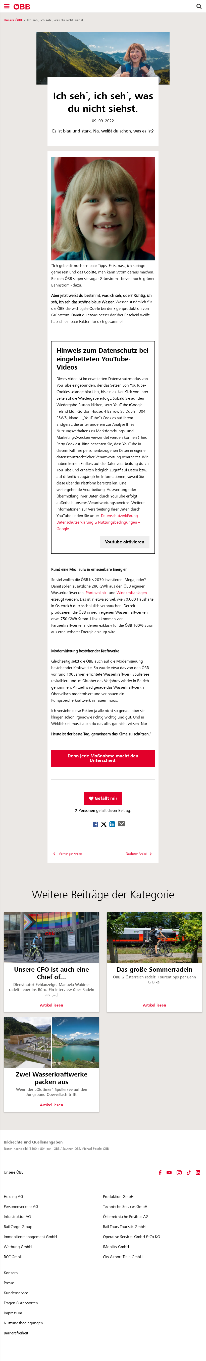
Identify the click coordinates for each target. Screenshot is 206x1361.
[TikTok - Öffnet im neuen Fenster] (189, 1172)
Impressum (13, 1313)
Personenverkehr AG (21, 1206)
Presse (9, 1282)
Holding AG (13, 1196)
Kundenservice (16, 1293)
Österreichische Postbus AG (125, 1216)
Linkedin (112, 824)
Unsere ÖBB (13, 20)
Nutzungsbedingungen (23, 1323)
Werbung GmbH (18, 1246)
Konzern (11, 1272)
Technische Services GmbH (125, 1206)
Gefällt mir (105, 798)
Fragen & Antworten (21, 1303)
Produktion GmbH (118, 1196)
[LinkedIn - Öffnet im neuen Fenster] (198, 1172)
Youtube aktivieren (124, 542)
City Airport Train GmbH (122, 1256)
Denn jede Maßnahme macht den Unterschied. (103, 758)
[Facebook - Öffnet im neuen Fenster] (160, 1172)
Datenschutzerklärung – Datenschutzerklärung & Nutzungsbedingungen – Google (99, 522)
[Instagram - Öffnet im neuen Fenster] (179, 1172)
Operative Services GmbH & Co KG (131, 1236)
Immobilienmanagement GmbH (30, 1236)
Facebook (95, 824)
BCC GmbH (13, 1256)
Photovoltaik (96, 592)
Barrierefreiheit (16, 1333)
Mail (121, 823)
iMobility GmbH (116, 1246)
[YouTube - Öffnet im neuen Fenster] (169, 1172)
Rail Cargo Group (18, 1226)
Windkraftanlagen (132, 592)
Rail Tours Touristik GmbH (124, 1226)
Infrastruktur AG (17, 1216)
